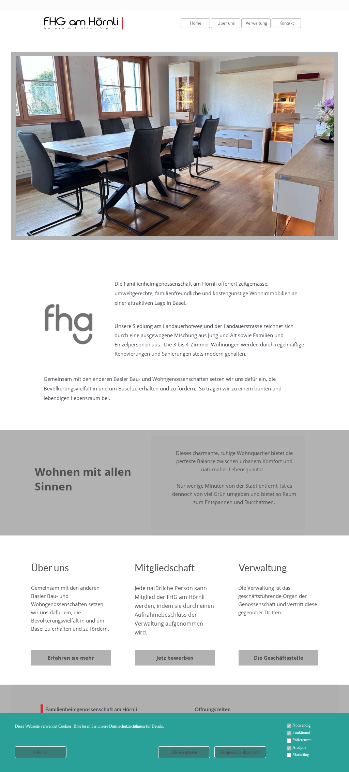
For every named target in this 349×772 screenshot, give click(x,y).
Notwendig (301, 725)
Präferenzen (302, 740)
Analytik (299, 747)
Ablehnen (40, 752)
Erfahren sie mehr (71, 657)
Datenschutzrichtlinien (127, 726)
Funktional (301, 732)
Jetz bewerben (175, 657)
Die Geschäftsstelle (278, 657)
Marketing (300, 754)
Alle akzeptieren (184, 752)
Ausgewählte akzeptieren (240, 752)
